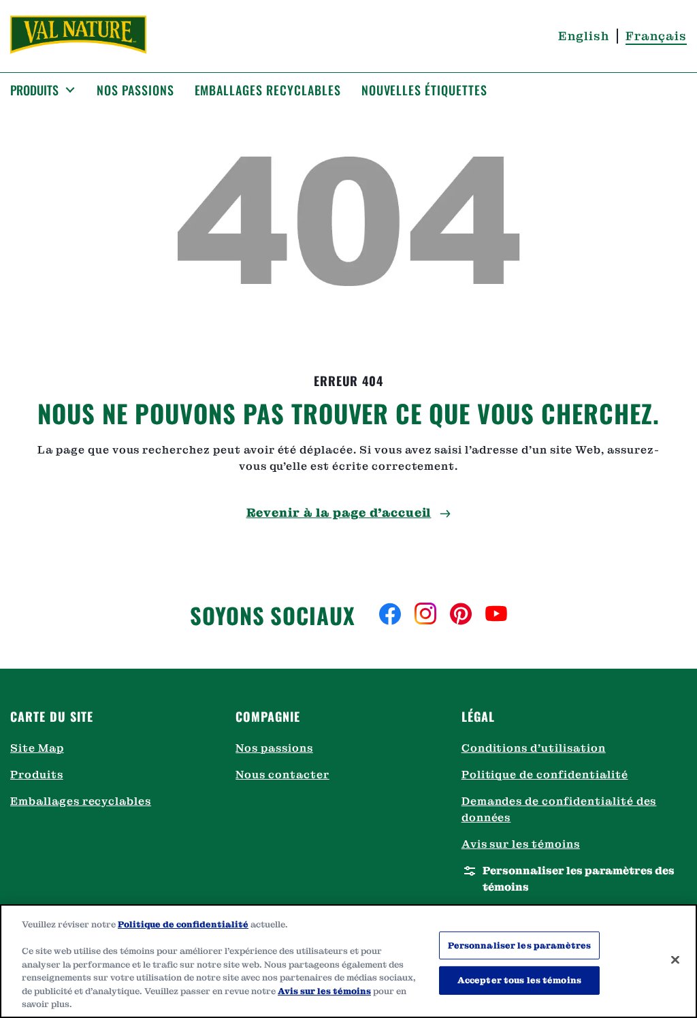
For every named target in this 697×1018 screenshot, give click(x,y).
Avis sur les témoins (520, 844)
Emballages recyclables (80, 801)
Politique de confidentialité (544, 774)
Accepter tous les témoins (519, 980)
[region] (348, 961)
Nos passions (274, 748)
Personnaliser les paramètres (519, 945)
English (583, 36)
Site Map (37, 748)
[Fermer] (675, 959)
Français (656, 36)
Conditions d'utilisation (533, 748)
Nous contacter (282, 774)
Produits (36, 774)
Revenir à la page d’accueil (339, 512)
